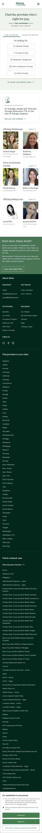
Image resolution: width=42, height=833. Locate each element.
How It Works (26, 294)
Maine (4, 428)
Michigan (5, 439)
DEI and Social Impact (29, 315)
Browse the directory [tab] (30, 35)
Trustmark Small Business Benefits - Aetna (18, 770)
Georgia (5, 394)
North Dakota (7, 483)
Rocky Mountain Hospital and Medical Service (19, 751)
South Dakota (7, 509)
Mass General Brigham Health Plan (15, 711)
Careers (24, 319)
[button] (21, 46)
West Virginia (7, 539)
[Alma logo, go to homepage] (20, 4)
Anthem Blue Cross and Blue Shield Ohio (17, 627)
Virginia (5, 527)
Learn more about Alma (13, 269)
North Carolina (7, 479)
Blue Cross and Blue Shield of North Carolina (19, 655)
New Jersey (7, 468)
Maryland (5, 431)
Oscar (4, 737)
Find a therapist (27, 290)
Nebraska (6, 457)
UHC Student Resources (11, 777)
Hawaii (4, 398)
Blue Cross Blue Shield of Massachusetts (17, 644)
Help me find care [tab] (11, 35)
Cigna (4, 674)
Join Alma (6, 315)
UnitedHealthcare (9, 788)
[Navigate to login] (38, 4)
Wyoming (5, 546)
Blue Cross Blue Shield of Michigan (15, 648)
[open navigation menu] (3, 4)
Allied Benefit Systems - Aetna (14, 581)
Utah (4, 520)
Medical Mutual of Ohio (11, 718)
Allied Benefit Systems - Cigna (13, 585)
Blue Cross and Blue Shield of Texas (15, 659)
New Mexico (7, 472)
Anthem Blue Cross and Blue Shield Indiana (18, 602)
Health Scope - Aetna (10, 692)
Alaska (4, 365)
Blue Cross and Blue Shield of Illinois (16, 651)
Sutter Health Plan (9, 762)
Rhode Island (7, 502)
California (5, 376)
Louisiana (5, 424)
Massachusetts (8, 435)
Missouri (5, 450)
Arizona (5, 368)
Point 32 (5, 744)
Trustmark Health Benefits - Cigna (15, 766)
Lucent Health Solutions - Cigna (14, 700)
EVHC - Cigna (7, 681)
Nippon (5, 729)
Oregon (5, 494)
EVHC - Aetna (7, 677)
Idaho (4, 402)
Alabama (5, 361)
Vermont (5, 524)
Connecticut (7, 383)
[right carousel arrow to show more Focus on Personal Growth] (39, 177)
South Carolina (7, 505)
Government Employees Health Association (18, 685)
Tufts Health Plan (8, 774)
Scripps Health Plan (9, 755)
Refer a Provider (8, 330)
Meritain (5, 722)
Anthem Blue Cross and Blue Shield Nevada (18, 617)
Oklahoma (6, 490)
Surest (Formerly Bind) (11, 759)
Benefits (5, 312)
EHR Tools (6, 327)
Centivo (5, 666)
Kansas (5, 416)
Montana (5, 453)
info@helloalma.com (9, 294)
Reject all (21, 822)
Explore (31, 129)
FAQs (4, 290)
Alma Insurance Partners (12, 565)
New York (6, 476)
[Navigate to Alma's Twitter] (3, 343)
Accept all (21, 815)
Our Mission (25, 312)
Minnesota (6, 442)
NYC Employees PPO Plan (12, 725)
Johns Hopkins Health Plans (12, 696)
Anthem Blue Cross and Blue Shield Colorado (19, 595)
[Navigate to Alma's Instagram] (13, 343)
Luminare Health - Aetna (11, 703)
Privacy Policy (22, 804)
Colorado (5, 379)
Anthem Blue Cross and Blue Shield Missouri (19, 613)
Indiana (5, 409)
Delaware (5, 387)
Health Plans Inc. (8, 688)
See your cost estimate (14, 119)
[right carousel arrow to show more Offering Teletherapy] (39, 141)
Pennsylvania (7, 498)
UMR (4, 781)
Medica (5, 714)
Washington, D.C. (8, 535)
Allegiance (6, 577)
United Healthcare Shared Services (15, 785)
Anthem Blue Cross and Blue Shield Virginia (18, 630)
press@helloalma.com (9, 297)
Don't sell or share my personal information (21, 828)
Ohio (4, 487)
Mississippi (6, 446)
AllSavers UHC (8, 574)
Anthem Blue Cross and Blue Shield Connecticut (20, 598)
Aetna (4, 570)
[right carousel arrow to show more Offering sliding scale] (39, 211)
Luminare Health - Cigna (11, 707)
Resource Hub (7, 323)
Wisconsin (6, 542)
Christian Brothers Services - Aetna (16, 670)
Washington (6, 531)
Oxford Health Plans (10, 740)
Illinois (4, 405)
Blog (22, 323)
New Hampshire (8, 465)
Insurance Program (9, 319)
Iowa (4, 413)
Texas (4, 516)
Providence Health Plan (11, 748)
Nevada (5, 461)
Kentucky (6, 420)
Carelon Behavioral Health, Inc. (13, 663)
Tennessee (6, 513)
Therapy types (26, 327)
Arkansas (5, 372)
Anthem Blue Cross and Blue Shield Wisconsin (19, 634)
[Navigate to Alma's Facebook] (8, 343)
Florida (4, 391)
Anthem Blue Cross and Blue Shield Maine (18, 610)
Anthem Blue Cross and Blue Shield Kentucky (19, 606)
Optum (5, 733)
